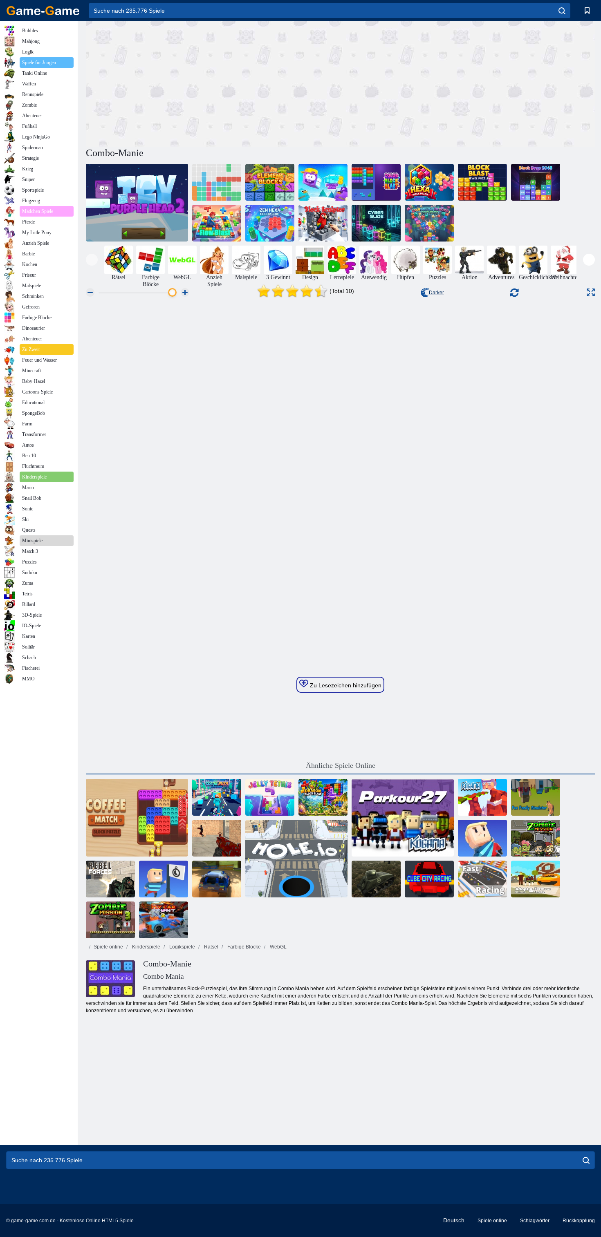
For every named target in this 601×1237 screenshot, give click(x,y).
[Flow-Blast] (216, 223)
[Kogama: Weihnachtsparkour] (482, 797)
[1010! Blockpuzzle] (216, 182)
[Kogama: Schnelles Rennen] (482, 879)
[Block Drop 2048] (535, 182)
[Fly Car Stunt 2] (163, 919)
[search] (562, 10)
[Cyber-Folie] (376, 223)
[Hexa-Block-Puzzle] (429, 182)
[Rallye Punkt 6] (216, 879)
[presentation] (92, 260)
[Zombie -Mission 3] (110, 919)
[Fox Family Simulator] (535, 797)
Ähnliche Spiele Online (340, 765)
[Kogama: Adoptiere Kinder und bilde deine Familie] (535, 879)
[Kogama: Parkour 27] (403, 818)
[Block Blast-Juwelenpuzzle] (482, 182)
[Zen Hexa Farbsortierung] (269, 223)
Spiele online (108, 947)
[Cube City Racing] (429, 879)
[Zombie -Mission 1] (535, 838)
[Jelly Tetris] (269, 797)
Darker (436, 292)
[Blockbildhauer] (323, 223)
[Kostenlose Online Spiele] (43, 10)
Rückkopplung (579, 1221)
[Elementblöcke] (269, 182)
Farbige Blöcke (243, 947)
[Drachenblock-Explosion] (323, 797)
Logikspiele (181, 947)
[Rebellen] (110, 879)
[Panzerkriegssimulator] (376, 879)
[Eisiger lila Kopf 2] (137, 203)
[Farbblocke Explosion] (376, 182)
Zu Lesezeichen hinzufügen (344, 685)
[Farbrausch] (216, 797)
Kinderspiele (145, 947)
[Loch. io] (296, 858)
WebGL (278, 947)
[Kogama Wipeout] (482, 838)
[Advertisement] (213, 83)
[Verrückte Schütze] (216, 838)
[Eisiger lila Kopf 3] (323, 182)
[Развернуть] (591, 292)
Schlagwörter (534, 1221)
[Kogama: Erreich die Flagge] (163, 879)
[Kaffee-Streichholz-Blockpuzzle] (137, 818)
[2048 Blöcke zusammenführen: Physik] (429, 223)
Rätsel (210, 947)
